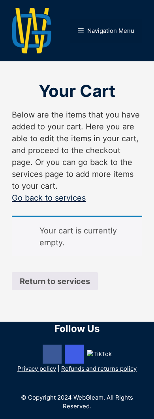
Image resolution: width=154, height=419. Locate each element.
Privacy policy (36, 368)
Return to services (55, 281)
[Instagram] (74, 354)
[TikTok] (99, 353)
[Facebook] (52, 354)
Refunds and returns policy (99, 368)
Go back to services (49, 198)
